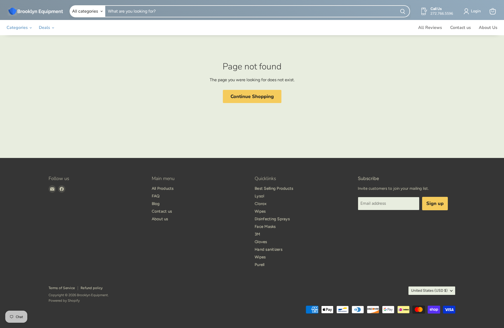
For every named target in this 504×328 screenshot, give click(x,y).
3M (257, 234)
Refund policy (92, 288)
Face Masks (265, 226)
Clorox (261, 203)
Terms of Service (62, 288)
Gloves (261, 241)
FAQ (156, 196)
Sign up (435, 203)
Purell (260, 264)
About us (160, 219)
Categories (18, 27)
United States (429, 290)
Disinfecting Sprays (272, 219)
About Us (488, 27)
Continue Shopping (252, 96)
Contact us (460, 27)
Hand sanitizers (268, 249)
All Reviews (430, 27)
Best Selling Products (274, 188)
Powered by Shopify (64, 301)
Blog (156, 203)
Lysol (259, 196)
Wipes (260, 211)
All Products (163, 188)
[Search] (403, 11)
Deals (45, 27)
